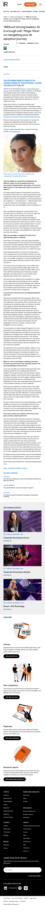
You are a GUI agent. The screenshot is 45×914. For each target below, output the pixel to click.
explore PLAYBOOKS (12, 738)
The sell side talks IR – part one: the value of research (18, 488)
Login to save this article (11, 59)
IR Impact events (21, 468)
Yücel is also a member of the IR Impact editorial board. (21, 117)
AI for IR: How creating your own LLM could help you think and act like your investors (22, 479)
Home (5, 17)
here (5, 464)
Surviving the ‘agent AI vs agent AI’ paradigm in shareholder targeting (20, 495)
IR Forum (13, 468)
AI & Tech (6, 74)
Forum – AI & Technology (13, 606)
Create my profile (34, 876)
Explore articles (11, 656)
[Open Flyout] (40, 4)
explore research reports (14, 779)
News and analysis (16, 17)
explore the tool (11, 697)
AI (8, 468)
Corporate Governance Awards (16, 572)
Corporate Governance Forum (16, 537)
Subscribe (30, 4)
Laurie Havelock (9, 52)
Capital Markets (9, 485)
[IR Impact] (5, 4)
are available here (15, 131)
